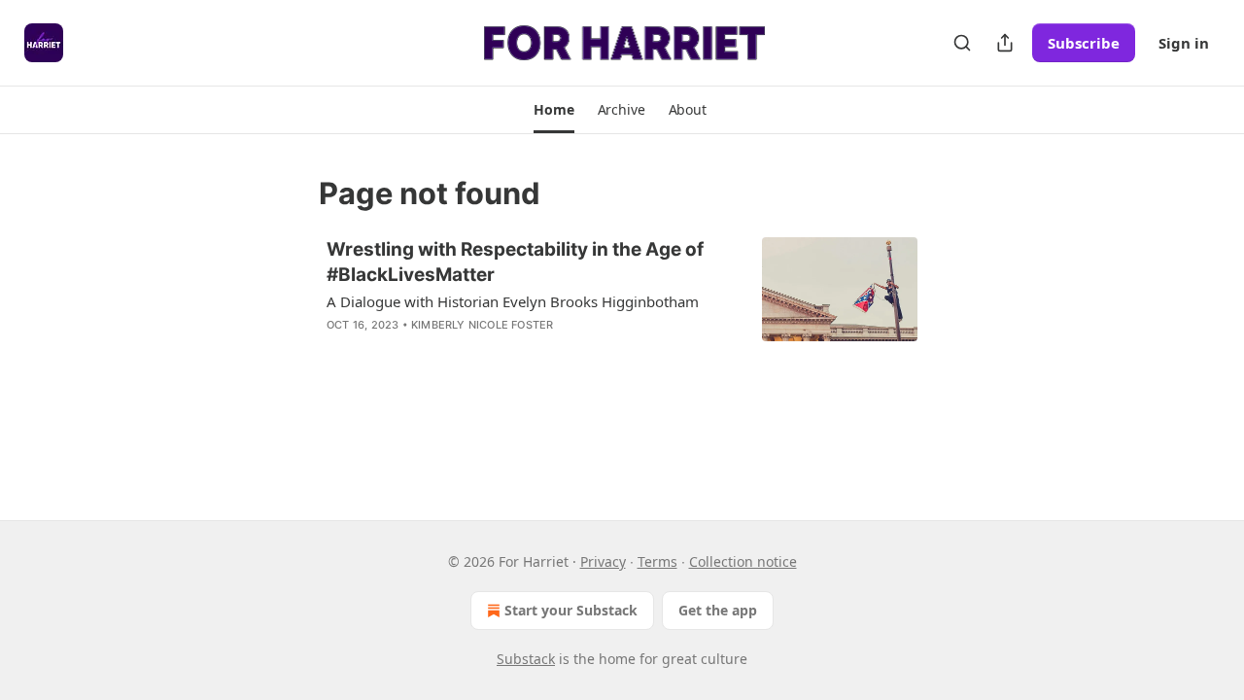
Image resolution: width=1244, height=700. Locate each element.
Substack (526, 658)
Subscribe (1084, 42)
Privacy (603, 561)
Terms (657, 561)
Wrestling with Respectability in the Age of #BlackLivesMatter (515, 262)
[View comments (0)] (472, 350)
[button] (553, 110)
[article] (622, 299)
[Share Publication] (1004, 42)
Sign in (1183, 42)
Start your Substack (571, 610)
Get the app (717, 610)
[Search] (962, 42)
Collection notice (743, 561)
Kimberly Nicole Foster (482, 325)
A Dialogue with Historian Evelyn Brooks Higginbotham (513, 301)
